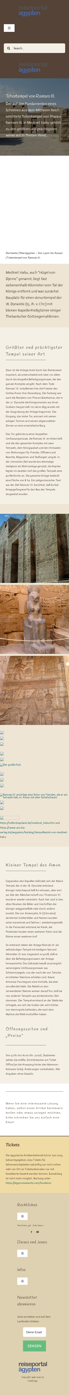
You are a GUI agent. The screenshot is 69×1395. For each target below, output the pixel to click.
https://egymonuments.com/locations (28, 1183)
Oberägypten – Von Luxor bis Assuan (41, 253)
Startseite (11, 253)
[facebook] (31, 1232)
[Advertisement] (34, 201)
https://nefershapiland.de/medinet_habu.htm (27, 823)
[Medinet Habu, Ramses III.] (34, 515)
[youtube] (37, 1232)
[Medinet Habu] (2, 802)
